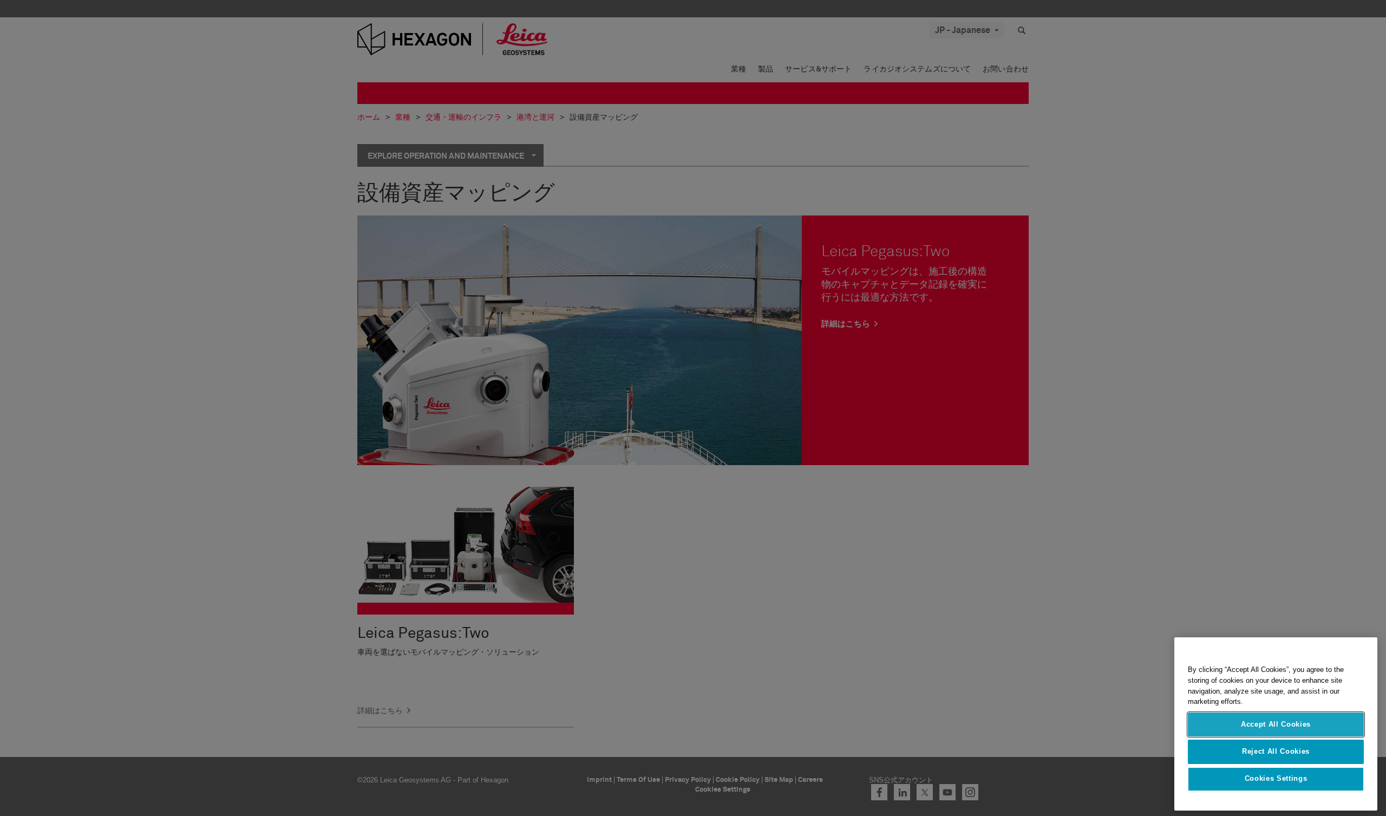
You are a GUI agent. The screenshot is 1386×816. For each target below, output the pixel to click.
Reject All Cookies (1276, 751)
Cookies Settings (1276, 779)
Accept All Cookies (1276, 724)
